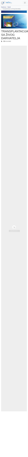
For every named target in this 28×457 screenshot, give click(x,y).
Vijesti (9, 7)
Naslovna (3, 7)
